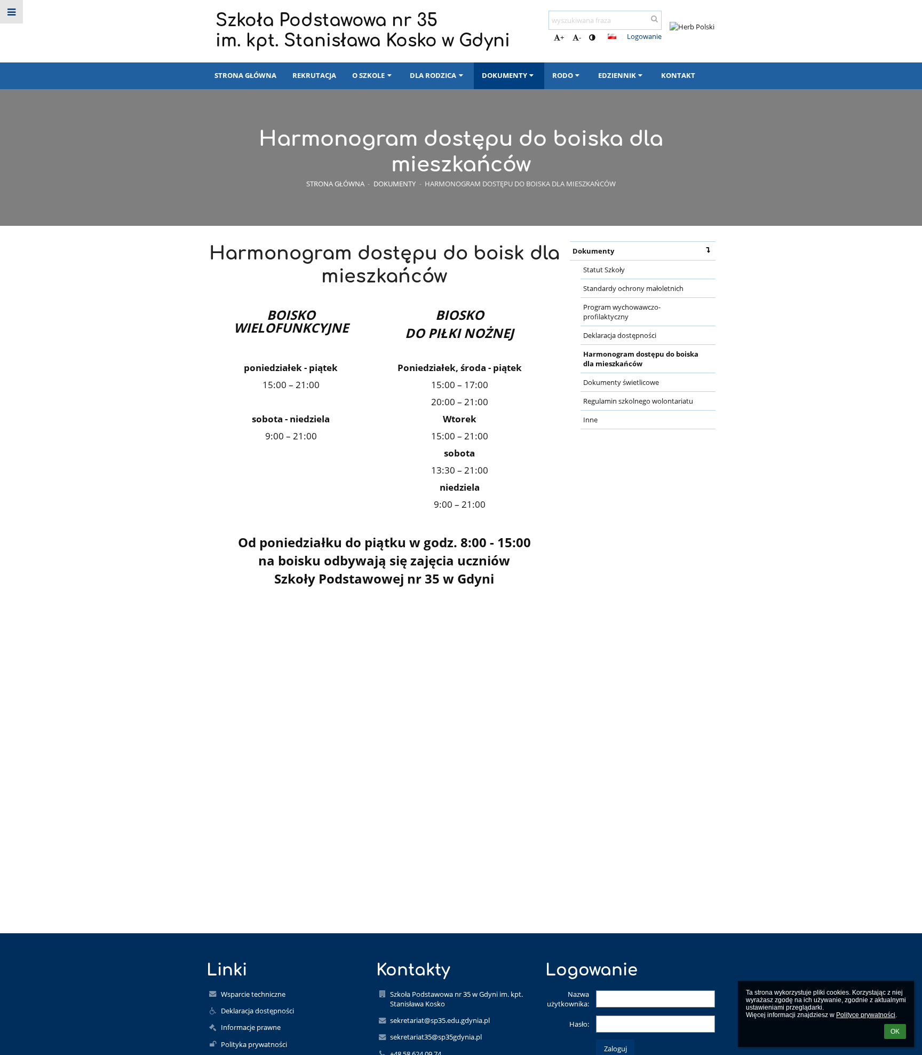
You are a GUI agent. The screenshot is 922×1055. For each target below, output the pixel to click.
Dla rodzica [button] (433, 75)
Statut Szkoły (604, 269)
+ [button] (562, 37)
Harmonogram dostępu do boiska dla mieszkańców (520, 183)
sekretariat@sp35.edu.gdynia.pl (440, 1020)
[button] (592, 37)
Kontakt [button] (678, 75)
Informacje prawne (251, 1027)
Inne (590, 419)
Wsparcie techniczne (253, 994)
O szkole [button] (368, 75)
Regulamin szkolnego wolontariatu (638, 401)
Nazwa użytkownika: (568, 999)
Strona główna (335, 183)
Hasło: (579, 1024)
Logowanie (644, 36)
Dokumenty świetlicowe (621, 382)
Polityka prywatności (254, 1044)
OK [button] (895, 1031)
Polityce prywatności (865, 1015)
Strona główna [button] (245, 75)
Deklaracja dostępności (619, 335)
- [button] (580, 37)
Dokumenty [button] (504, 75)
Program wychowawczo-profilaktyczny (622, 311)
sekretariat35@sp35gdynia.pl (436, 1037)
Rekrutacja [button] (314, 75)
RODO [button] (562, 75)
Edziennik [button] (617, 75)
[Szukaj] (654, 18)
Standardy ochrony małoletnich (633, 288)
